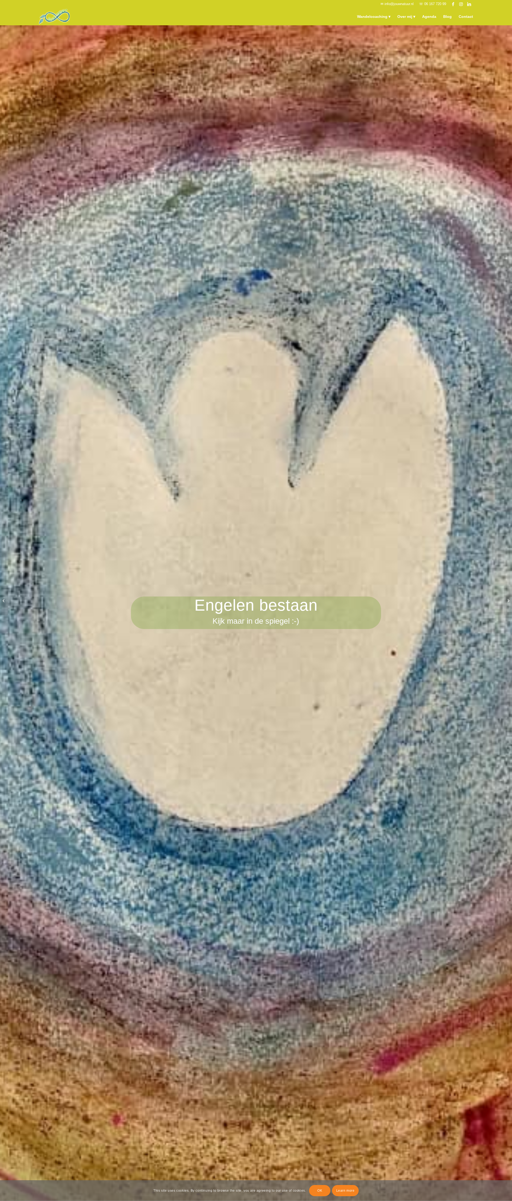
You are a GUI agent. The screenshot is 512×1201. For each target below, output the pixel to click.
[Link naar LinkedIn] (469, 4)
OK (319, 1190)
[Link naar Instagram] (461, 4)
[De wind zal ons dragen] (4, 600)
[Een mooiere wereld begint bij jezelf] (508, 600)
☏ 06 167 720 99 (432, 4)
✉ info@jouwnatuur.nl (397, 4)
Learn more (345, 1190)
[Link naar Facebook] (453, 4)
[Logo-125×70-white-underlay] (54, 16)
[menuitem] (397, 4)
